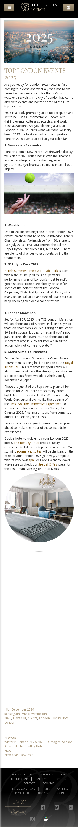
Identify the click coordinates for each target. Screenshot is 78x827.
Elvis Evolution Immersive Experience (35, 404)
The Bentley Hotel (26, 443)
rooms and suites (29, 451)
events (32, 718)
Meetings (47, 774)
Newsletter (21, 793)
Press (46, 788)
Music (25, 714)
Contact (29, 783)
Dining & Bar (19, 778)
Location (60, 778)
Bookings (43, 793)
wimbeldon (39, 714)
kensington (12, 714)
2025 (7, 718)
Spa (63, 774)
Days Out (19, 718)
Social (61, 793)
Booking (48, 783)
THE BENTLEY (44, 7)
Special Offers (48, 464)
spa (31, 460)
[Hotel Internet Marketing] (46, 819)
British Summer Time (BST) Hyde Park (31, 271)
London (44, 718)
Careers (62, 788)
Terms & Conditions (22, 788)
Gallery (41, 778)
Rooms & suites (22, 774)
